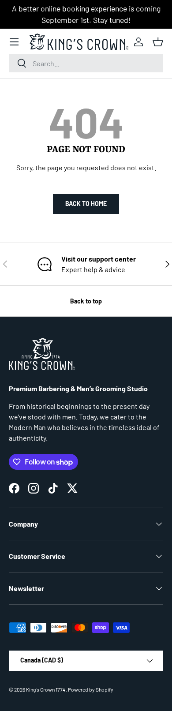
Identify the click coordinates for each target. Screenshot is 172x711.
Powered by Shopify (90, 689)
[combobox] (86, 63)
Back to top (86, 301)
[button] (158, 42)
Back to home (86, 203)
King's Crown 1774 (46, 689)
